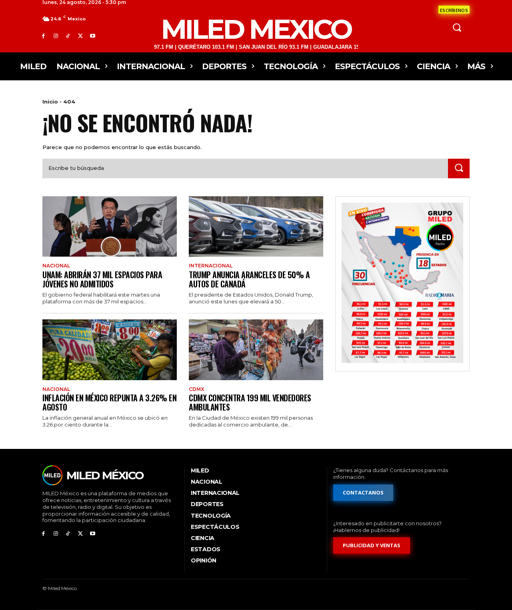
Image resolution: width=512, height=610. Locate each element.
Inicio (50, 101)
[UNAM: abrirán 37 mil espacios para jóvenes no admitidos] (109, 226)
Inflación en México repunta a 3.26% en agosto (109, 402)
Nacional (56, 266)
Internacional (210, 266)
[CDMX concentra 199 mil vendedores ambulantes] (256, 349)
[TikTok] (68, 36)
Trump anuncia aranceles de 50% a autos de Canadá (249, 279)
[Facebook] (43, 36)
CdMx (196, 389)
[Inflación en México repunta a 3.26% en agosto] (109, 349)
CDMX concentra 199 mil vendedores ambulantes (250, 402)
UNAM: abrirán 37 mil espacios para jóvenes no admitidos (102, 279)
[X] (80, 36)
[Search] (459, 168)
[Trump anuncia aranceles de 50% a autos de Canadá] (256, 226)
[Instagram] (56, 36)
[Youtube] (92, 36)
